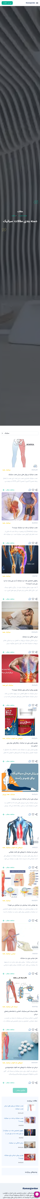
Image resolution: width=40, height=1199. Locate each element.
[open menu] (37, 3)
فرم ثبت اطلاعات (7, 3)
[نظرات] (30, 490)
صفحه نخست (22, 216)
